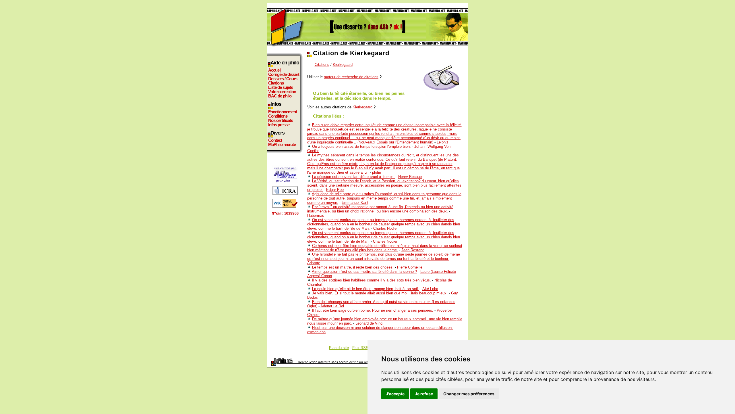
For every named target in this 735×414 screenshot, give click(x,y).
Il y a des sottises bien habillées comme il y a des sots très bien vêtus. (371, 280)
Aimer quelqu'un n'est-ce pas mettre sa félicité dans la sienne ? (364, 271)
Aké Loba (430, 289)
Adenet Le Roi (332, 306)
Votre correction (282, 91)
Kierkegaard (343, 64)
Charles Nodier (385, 228)
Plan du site (339, 348)
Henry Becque (410, 177)
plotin (376, 172)
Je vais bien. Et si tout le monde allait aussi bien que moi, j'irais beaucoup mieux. (380, 293)
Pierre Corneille (409, 267)
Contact (275, 140)
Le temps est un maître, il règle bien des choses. (353, 267)
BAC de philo (279, 96)
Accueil (274, 70)
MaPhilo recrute (282, 144)
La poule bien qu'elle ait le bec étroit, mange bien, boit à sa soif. (365, 289)
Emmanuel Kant (355, 202)
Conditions (277, 116)
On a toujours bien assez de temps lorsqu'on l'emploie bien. (361, 146)
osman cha (316, 332)
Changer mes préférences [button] (468, 393)
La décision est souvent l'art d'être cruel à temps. (353, 177)
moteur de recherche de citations (351, 77)
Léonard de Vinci (369, 323)
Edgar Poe (335, 189)
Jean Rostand (412, 250)
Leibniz (442, 142)
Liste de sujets (280, 87)
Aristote (313, 263)
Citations (276, 83)
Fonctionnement (282, 112)
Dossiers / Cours (282, 78)
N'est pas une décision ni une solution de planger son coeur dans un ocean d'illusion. (382, 327)
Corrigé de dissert (283, 74)
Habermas (315, 215)
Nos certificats (280, 120)
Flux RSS (360, 348)
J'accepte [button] (395, 393)
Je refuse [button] (424, 393)
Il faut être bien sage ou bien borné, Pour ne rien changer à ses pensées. (372, 310)
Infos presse (278, 124)
